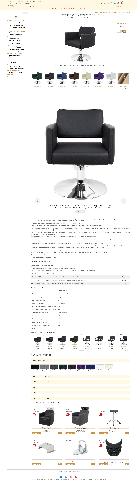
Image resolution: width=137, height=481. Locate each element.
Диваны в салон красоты (16, 72)
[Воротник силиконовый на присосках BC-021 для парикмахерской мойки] (114, 447)
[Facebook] (61, 477)
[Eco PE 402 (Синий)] (90, 366)
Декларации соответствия (38, 479)
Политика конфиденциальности (97, 479)
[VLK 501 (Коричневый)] (72, 366)
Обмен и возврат (76, 6)
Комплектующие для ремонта (17, 29)
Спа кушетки (12, 60)
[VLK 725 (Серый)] (44, 366)
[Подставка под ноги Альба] (47, 447)
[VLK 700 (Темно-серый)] (54, 366)
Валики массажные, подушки (17, 56)
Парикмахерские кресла (16, 22)
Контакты (96, 6)
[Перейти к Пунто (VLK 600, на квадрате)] (111, 342)
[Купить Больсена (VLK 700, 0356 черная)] (93, 433)
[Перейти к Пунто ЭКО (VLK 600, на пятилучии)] (123, 342)
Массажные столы (14, 55)
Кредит (84, 6)
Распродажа (10, 74)
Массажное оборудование (14, 53)
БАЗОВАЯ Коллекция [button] (42, 360)
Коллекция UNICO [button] (41, 382)
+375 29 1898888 (117, 1)
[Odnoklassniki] (71, 477)
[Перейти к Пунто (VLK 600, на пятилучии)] (87, 342)
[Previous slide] (125, 88)
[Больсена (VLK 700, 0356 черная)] (80, 416)
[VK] (66, 477)
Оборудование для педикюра (15, 46)
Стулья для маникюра (15, 66)
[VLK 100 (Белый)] (100, 366)
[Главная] (91, 12)
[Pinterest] (76, 477)
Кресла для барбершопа (16, 33)
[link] (37, 78)
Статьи (90, 6)
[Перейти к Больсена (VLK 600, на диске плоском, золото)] (74, 342)
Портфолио (40, 6)
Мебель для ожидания (13, 70)
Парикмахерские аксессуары (17, 27)
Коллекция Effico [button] (41, 393)
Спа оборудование (12, 59)
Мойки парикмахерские (15, 23)
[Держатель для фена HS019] (80, 447)
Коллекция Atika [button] (41, 387)
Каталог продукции (29, 6)
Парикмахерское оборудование (16, 20)
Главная (18, 6)
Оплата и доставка (63, 6)
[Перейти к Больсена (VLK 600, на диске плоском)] (62, 342)
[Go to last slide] (33, 417)
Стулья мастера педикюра (16, 49)
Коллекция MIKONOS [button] (42, 376)
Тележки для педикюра (15, 51)
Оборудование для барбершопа (16, 31)
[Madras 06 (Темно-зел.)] (63, 366)
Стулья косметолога (14, 43)
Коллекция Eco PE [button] (41, 398)
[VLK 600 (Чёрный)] (35, 366)
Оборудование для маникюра (15, 65)
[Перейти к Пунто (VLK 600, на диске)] (99, 342)
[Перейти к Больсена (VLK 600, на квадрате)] (50, 342)
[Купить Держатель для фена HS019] (93, 464)
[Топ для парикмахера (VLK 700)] (114, 416)
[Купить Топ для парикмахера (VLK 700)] (127, 433)
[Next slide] (127, 88)
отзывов (78, 474)
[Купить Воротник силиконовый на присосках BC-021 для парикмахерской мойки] (127, 464)
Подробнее (36, 433)
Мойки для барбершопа (15, 34)
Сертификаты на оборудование (16, 76)
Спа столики (12, 62)
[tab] (80, 88)
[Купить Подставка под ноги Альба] (60, 464)
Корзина (120, 6)
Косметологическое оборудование (17, 37)
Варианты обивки (50, 6)
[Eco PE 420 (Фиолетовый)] (81, 366)
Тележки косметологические (17, 42)
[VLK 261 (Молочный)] (109, 366)
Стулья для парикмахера (16, 25)
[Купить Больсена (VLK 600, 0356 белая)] (60, 433)
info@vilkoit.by (67, 471)
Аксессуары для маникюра (16, 68)
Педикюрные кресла (15, 47)
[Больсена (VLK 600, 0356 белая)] (47, 416)
